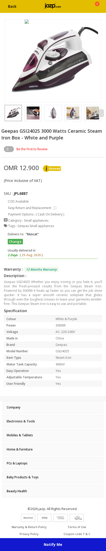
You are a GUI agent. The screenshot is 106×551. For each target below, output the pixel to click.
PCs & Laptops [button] (17, 463)
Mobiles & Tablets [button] (20, 435)
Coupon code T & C (77, 534)
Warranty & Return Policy (29, 527)
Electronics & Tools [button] (21, 421)
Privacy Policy (29, 534)
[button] (4, 113)
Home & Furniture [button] (20, 449)
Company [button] (13, 407)
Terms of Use (77, 527)
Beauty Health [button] (17, 491)
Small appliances (36, 220)
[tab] (53, 407)
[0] (97, 8)
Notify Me (53, 544)
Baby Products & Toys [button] (23, 477)
